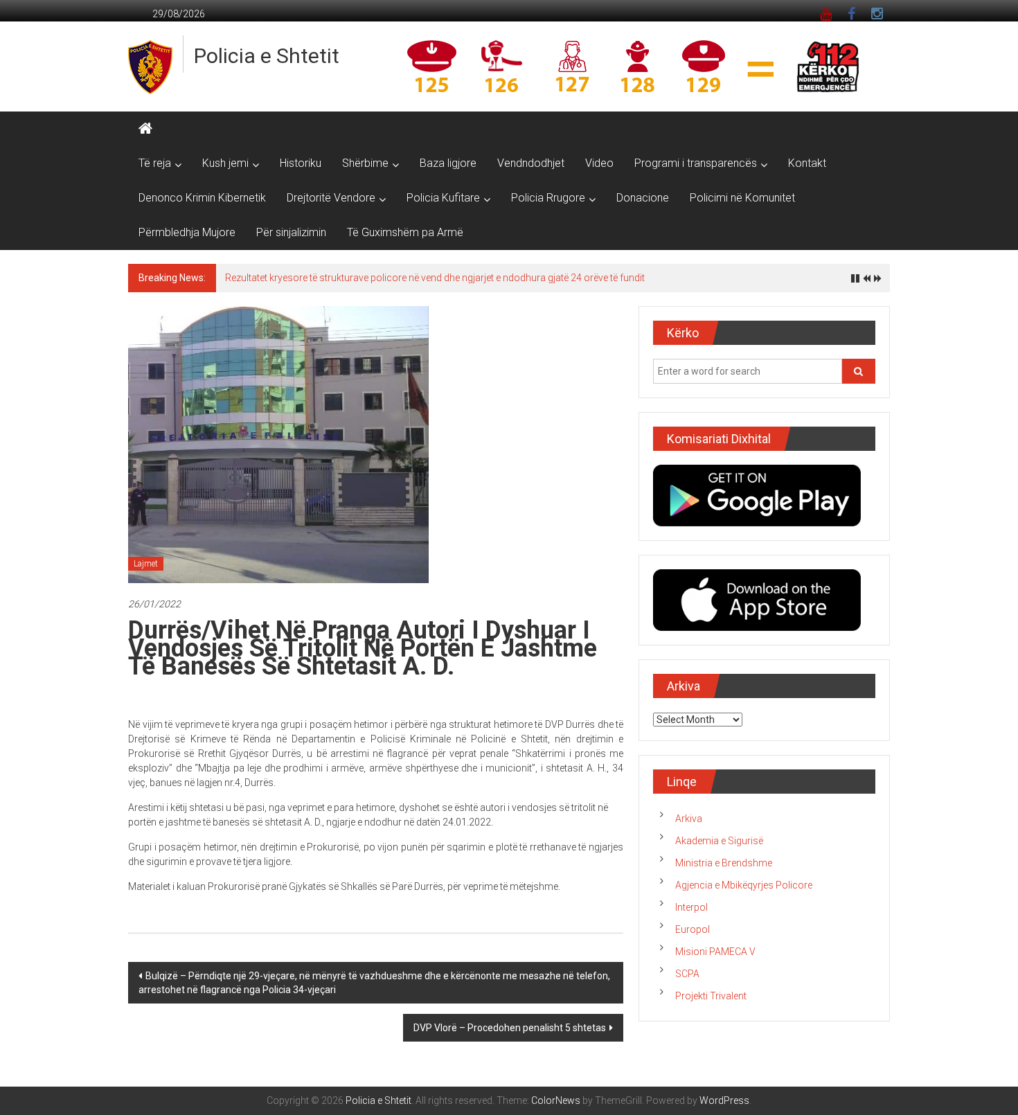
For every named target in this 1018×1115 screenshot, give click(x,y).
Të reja (155, 163)
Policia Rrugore (548, 197)
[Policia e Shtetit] (145, 129)
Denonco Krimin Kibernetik (202, 197)
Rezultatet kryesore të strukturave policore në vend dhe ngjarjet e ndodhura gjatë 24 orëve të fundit (435, 277)
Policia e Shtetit (266, 56)
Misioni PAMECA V (715, 951)
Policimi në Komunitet (742, 197)
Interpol (691, 907)
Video (599, 163)
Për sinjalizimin (291, 232)
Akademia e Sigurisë (719, 840)
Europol (692, 929)
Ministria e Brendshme (723, 862)
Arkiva (688, 818)
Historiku (300, 163)
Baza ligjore (448, 163)
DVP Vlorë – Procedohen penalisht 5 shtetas (509, 1027)
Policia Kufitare (443, 197)
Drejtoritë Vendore (331, 197)
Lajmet (146, 564)
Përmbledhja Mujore (187, 232)
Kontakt (807, 163)
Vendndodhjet (530, 163)
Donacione (642, 197)
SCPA (687, 973)
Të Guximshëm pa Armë (405, 232)
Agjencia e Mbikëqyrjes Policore (743, 885)
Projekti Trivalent (711, 995)
